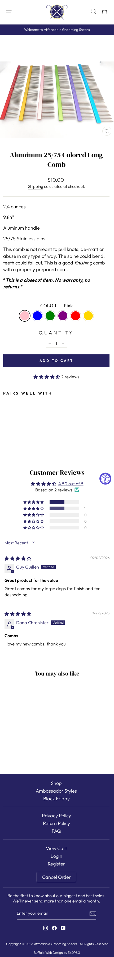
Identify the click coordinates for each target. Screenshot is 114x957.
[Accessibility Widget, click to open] (105, 478)
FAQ (56, 831)
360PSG (74, 952)
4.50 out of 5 (71, 483)
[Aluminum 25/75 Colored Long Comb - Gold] (37, 426)
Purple (63, 315)
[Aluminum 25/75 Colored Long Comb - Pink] (6, 426)
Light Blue (37, 315)
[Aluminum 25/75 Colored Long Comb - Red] (31, 426)
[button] (47, 376)
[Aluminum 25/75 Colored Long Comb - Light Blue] (12, 426)
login (56, 856)
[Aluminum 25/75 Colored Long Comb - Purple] (25, 426)
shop (56, 783)
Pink (24, 315)
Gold (88, 315)
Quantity (56, 333)
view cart (56, 848)
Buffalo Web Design (48, 952)
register (56, 864)
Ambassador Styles (56, 791)
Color (56, 306)
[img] (18, 558)
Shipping (35, 186)
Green (50, 315)
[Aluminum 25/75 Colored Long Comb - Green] (18, 426)
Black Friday (56, 799)
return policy (56, 823)
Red (75, 315)
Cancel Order (56, 877)
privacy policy (56, 816)
